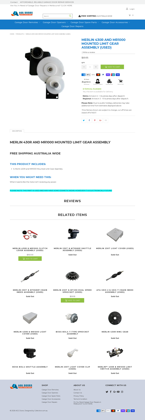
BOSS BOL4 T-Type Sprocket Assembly (72, 318)
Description (17, 131)
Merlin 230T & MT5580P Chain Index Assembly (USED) (30, 276)
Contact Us (78, 393)
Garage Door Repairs (72, 26)
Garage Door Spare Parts (84, 22)
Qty (83, 62)
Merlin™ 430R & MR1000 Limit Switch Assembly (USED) (115, 353)
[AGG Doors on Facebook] (110, 392)
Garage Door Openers (54, 22)
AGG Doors (20, 411)
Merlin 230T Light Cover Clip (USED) (72, 353)
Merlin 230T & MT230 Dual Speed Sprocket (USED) (72, 276)
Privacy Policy (79, 396)
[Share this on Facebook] (89, 120)
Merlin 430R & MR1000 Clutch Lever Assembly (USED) (30, 234)
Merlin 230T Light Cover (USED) (115, 234)
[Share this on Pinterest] (95, 120)
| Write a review (88, 52)
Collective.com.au (41, 411)
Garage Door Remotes (27, 22)
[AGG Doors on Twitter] (107, 392)
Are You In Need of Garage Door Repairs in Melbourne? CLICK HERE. (41, 6)
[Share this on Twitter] (84, 120)
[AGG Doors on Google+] (114, 392)
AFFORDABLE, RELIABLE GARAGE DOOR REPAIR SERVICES (47, 2)
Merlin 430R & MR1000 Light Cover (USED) (30, 318)
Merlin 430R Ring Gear (115, 318)
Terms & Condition (80, 399)
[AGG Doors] (26, 13)
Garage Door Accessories (115, 22)
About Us (77, 390)
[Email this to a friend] (106, 120)
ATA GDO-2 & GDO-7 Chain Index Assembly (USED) (115, 276)
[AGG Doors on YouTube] (118, 392)
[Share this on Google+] (100, 120)
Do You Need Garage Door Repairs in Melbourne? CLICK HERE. (87, 403)
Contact (14, 2)
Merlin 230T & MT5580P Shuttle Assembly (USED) (72, 234)
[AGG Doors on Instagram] (122, 392)
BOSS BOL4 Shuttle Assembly (30, 353)
